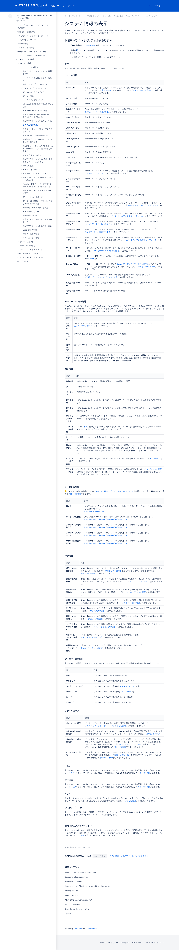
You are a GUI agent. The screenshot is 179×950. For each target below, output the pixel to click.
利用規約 (125, 942)
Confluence (78, 929)
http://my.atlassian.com (94, 511)
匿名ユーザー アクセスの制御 (35, 110)
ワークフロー (125, 691)
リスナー (72, 773)
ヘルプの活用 (22, 261)
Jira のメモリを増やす (83, 326)
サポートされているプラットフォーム (142, 205)
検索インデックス (121, 755)
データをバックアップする (34, 92)
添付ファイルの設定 (89, 573)
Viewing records (71, 891)
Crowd (91, 258)
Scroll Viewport (91, 929)
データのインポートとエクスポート (32, 51)
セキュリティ (137, 942)
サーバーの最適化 (27, 245)
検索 (150, 6)
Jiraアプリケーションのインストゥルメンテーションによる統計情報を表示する (38, 148)
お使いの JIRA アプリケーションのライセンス (115, 491)
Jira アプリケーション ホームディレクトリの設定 (105, 726)
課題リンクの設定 (95, 619)
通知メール (106, 90)
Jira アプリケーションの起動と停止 (37, 226)
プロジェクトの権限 (113, 571)
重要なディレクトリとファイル (35, 173)
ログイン (158, 6)
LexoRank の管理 (30, 230)
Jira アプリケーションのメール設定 (32, 55)
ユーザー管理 (22, 43)
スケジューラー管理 (31, 238)
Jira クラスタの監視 (31, 234)
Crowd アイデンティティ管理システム (132, 264)
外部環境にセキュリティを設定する (37, 207)
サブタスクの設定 (97, 611)
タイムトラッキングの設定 (104, 627)
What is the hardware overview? (78, 900)
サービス (72, 787)
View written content (73, 881)
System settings (71, 895)
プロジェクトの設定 (25, 47)
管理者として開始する (26, 32)
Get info (68, 913)
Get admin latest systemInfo (76, 877)
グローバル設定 (26, 242)
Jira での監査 (28, 165)
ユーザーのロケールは (94, 173)
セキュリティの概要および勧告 (30, 257)
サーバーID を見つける (32, 67)
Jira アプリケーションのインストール (32, 36)
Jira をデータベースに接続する (99, 224)
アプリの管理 (130, 801)
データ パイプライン (31, 169)
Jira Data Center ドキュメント (30, 249)
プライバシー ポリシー (108, 942)
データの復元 (28, 96)
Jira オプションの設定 (142, 90)
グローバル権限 (89, 45)
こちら (82, 835)
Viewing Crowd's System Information (80, 872)
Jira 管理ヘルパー (30, 215)
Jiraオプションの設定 (153, 469)
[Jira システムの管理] (147, 16)
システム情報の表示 (31, 125)
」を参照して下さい (151, 734)
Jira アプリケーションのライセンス (37, 121)
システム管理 (25, 63)
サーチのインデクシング (33, 100)
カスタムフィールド (128, 686)
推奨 (85, 426)
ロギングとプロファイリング (34, 88)
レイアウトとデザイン (26, 40)
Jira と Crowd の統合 (146, 266)
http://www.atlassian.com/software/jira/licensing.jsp (106, 519)
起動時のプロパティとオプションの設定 (101, 277)
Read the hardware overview (77, 909)
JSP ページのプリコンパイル (35, 84)
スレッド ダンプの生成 (32, 155)
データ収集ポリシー (31, 211)
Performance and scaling (28, 253)
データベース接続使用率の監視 (35, 135)
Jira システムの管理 (25, 59)
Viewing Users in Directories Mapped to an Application (87, 886)
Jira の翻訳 (153, 458)
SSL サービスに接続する (33, 197)
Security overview (72, 904)
